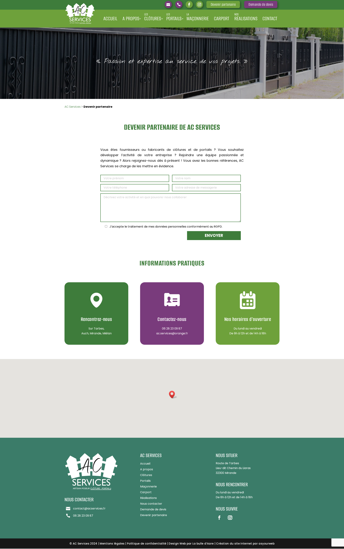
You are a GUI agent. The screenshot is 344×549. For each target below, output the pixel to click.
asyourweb (266, 543)
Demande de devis (261, 4)
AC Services (72, 107)
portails (173, 17)
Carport (221, 18)
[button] (173, 394)
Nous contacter (151, 504)
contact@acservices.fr (89, 508)
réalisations (245, 17)
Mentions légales (112, 543)
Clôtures (146, 475)
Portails (145, 481)
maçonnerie (198, 17)
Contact (269, 18)
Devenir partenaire (223, 4)
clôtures (152, 17)
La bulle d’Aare (203, 543)
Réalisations (148, 498)
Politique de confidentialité (146, 543)
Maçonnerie (148, 486)
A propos (131, 18)
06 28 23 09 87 (172, 328)
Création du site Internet (234, 543)
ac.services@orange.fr (172, 333)
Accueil (110, 18)
